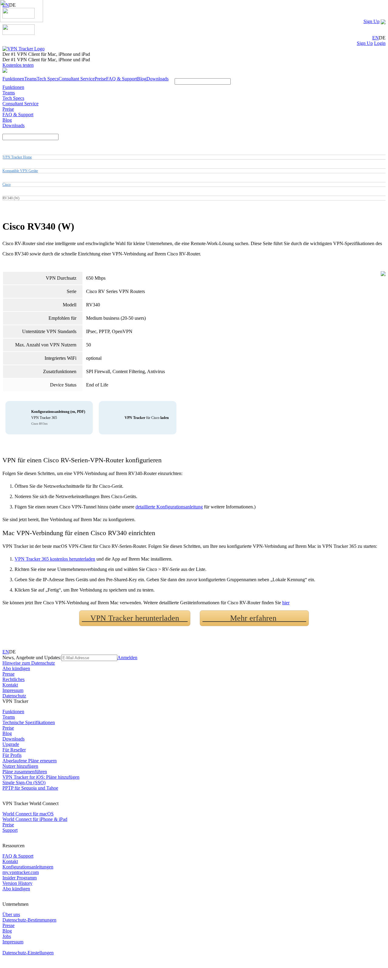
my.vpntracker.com (20, 872)
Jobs (6, 936)
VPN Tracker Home (17, 157)
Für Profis (12, 755)
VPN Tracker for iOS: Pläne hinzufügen (40, 777)
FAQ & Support (121, 78)
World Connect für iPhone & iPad (34, 819)
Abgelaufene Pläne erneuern (29, 760)
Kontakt (10, 684)
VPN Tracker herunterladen (135, 618)
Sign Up (371, 21)
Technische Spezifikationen (28, 722)
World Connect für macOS (28, 813)
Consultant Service (77, 78)
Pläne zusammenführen (24, 771)
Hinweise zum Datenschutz (28, 663)
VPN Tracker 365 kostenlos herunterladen (55, 559)
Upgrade (10, 744)
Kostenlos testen (18, 65)
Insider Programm (19, 877)
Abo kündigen (16, 668)
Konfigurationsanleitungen (27, 866)
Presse (8, 673)
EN (375, 37)
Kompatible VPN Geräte (20, 171)
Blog (141, 78)
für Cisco (147, 418)
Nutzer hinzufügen (20, 766)
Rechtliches (13, 679)
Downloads (157, 78)
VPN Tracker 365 (58, 417)
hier (285, 602)
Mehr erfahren (254, 618)
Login (380, 43)
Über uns (11, 914)
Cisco (6, 184)
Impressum (12, 690)
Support (10, 830)
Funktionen (13, 78)
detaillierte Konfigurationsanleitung (169, 506)
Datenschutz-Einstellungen (28, 952)
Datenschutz (14, 695)
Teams (30, 78)
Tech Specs (48, 78)
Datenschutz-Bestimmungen (29, 919)
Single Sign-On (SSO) (23, 782)
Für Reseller (14, 749)
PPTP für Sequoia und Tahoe (30, 788)
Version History (17, 883)
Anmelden (127, 657)
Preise (100, 78)
